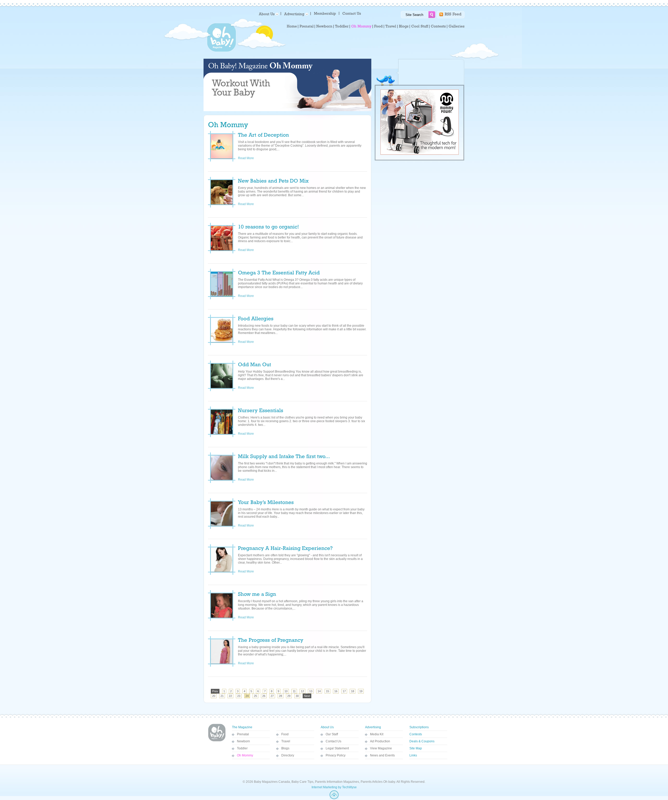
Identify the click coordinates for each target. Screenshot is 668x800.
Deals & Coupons (421, 741)
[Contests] (438, 26)
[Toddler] (342, 26)
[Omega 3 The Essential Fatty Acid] (279, 272)
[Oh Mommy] (361, 26)
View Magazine (381, 748)
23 (238, 695)
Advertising (373, 727)
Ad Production (380, 741)
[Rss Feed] (453, 13)
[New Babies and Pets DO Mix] (273, 180)
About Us (327, 727)
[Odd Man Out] (254, 364)
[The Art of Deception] (263, 134)
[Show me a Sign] (257, 593)
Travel (285, 741)
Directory (287, 755)
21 (222, 695)
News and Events (382, 755)
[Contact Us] (352, 13)
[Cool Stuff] (419, 26)
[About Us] (268, 14)
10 (286, 691)
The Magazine (242, 727)
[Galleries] (456, 26)
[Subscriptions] (325, 13)
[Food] (378, 26)
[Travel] (390, 26)
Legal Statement (337, 748)
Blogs (285, 748)
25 (255, 695)
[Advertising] (295, 14)
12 (302, 691)
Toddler (242, 748)
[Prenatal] (307, 26)
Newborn (243, 741)
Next (307, 695)
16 (335, 691)
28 (280, 695)
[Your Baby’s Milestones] (266, 502)
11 (294, 691)
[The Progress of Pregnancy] (270, 639)
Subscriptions (419, 727)
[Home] (292, 26)
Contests (415, 734)
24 (247, 695)
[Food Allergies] (255, 318)
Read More (249, 158)
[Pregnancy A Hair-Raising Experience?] (285, 548)
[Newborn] (324, 26)
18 (352, 691)
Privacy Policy (335, 755)
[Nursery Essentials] (260, 410)
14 (319, 691)
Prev (215, 691)
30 (297, 695)
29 (288, 695)
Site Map (415, 748)
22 (230, 695)
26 (263, 695)
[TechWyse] (334, 798)
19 (360, 691)
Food (285, 734)
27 (272, 695)
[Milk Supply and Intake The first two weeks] (284, 456)
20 (213, 695)
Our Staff (332, 734)
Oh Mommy (245, 755)
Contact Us (333, 741)
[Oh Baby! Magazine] (221, 51)
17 (344, 691)
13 (310, 691)
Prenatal (243, 734)
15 (327, 691)
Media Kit (376, 734)
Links (413, 755)
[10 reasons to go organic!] (268, 226)
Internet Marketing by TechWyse (334, 787)
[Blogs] (404, 26)
